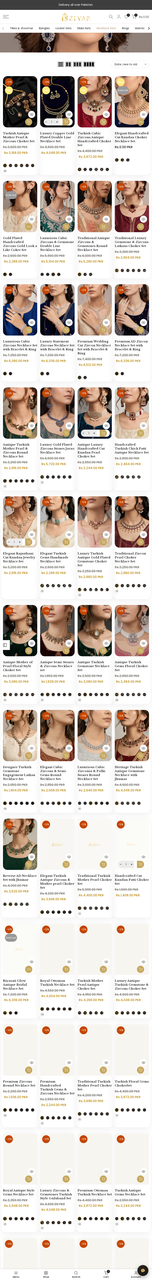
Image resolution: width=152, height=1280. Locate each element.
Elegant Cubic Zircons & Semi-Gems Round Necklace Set (53, 773)
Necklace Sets (106, 28)
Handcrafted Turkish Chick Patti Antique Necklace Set (132, 448)
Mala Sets (84, 28)
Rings (125, 28)
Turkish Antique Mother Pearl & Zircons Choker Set (18, 137)
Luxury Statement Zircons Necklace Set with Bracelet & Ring (57, 345)
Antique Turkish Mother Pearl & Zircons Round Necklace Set (16, 450)
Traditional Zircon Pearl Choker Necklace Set (130, 557)
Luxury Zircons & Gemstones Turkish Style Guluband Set (56, 1194)
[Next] (148, 28)
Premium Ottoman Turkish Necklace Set (95, 1192)
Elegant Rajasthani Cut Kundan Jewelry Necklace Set (19, 557)
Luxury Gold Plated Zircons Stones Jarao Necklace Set (57, 448)
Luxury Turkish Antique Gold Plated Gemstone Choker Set (94, 559)
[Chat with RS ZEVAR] (142, 1270)
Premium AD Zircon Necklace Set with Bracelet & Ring (131, 345)
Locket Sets (63, 28)
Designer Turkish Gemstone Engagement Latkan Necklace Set (19, 773)
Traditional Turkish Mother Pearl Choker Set (95, 879)
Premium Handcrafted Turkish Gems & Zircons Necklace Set (57, 1087)
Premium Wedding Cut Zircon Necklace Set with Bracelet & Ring (94, 347)
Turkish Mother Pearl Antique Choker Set (90, 984)
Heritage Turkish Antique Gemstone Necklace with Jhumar (130, 773)
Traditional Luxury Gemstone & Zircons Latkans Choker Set (132, 242)
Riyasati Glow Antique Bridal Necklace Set (15, 984)
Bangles (44, 28)
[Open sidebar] (5, 645)
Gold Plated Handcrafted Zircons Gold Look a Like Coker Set (20, 244)
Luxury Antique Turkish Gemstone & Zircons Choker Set (132, 984)
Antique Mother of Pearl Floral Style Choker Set (18, 666)
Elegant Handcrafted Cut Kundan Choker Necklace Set (132, 137)
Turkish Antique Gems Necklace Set (130, 1192)
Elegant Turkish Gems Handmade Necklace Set (54, 557)
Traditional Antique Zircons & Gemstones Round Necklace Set (94, 244)
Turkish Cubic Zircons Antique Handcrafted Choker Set (94, 139)
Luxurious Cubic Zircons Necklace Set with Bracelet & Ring (20, 345)
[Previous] (3, 28)
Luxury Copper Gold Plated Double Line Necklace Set (57, 137)
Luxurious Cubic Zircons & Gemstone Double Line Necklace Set (57, 244)
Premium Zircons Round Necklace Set (19, 1083)
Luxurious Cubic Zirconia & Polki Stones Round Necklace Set (91, 773)
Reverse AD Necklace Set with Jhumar (20, 878)
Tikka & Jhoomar (21, 28)
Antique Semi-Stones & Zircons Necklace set (57, 666)
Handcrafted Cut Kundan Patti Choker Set (132, 879)
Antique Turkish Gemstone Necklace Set (94, 666)
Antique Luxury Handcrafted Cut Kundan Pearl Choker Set (91, 450)
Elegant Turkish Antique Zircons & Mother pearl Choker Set (57, 881)
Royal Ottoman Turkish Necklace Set (57, 982)
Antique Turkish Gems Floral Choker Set (131, 666)
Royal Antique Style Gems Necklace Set (19, 1192)
